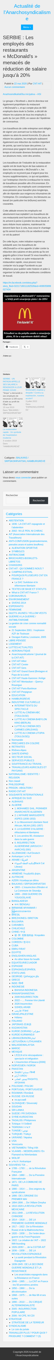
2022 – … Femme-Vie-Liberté (30, 1000)
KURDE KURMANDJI (23, 1034)
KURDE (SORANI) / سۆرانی (26, 1031)
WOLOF (16, 1158)
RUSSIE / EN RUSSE (23, 1096)
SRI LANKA (18, 1110)
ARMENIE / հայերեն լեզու (26, 873)
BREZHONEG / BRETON (25, 918)
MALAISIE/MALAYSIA (23, 1045)
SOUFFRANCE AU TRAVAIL (27, 764)
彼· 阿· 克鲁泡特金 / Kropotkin (30, 935)
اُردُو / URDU (21, 1076)
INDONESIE (18, 986)
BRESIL (16, 914)
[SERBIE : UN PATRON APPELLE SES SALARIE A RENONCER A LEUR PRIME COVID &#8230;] (14, 395)
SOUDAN (17, 1106)
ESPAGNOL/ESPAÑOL (24, 969)
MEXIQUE (17, 1052)
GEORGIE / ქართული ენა (25, 976)
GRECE (16, 980)
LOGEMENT (15, 644)
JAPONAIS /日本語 (21, 1024)
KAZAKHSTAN (19, 1028)
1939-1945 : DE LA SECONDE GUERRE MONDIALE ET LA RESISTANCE (27, 1267)
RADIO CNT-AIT (17, 791)
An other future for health (27, 959)
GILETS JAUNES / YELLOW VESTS (28, 613)
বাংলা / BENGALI (22, 904)
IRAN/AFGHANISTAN (23, 993)
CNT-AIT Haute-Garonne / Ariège (29, 678)
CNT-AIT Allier (19, 661)
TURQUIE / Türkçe (21, 1134)
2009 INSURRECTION (26, 997)
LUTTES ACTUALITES (21, 647)
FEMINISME (15, 609)
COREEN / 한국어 (21, 942)
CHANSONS (15, 565)
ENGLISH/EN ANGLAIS (24, 956)
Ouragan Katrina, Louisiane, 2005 (29, 637)
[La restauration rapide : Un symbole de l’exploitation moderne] (13, 422)
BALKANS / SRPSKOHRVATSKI (29, 884)
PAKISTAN (17, 1069)
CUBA (15, 945)
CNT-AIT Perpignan (22, 692)
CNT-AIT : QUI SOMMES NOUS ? (26, 568)
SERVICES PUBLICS (23, 760)
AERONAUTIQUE (21, 651)
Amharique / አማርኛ (21, 856)
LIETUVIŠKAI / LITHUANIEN (26, 1041)
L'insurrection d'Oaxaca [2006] (30, 1062)
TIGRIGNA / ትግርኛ (21, 1127)
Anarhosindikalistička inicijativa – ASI (22, 94)
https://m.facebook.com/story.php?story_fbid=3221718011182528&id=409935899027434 (27, 286)
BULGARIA (17, 921)
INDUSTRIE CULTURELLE (26, 702)
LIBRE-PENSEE (17, 640)
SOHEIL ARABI (22, 1007)
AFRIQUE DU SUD (22, 798)
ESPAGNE (17, 966)
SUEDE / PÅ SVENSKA (24, 1113)
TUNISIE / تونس (20, 1130)
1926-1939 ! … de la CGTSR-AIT (29, 1247)
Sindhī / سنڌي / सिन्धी (25, 1072)
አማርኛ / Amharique (21, 1161)
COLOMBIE (18, 938)
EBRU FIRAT (18, 949)
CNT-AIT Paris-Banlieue (24, 688)
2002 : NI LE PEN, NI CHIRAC (27, 531)
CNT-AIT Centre (20, 664)
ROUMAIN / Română (22, 1093)
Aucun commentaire (14, 87)
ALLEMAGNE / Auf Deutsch (26, 853)
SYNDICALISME (17, 1326)
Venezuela (17, 1144)
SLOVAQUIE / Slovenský (24, 1103)
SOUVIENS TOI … (18, 1165)
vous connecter (23, 477)
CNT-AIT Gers (19, 668)
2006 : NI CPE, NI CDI (23, 1315)
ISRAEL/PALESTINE (22, 1014)
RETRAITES (18, 747)
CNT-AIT (37, 83)
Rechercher (12, 495)
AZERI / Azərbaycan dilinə (25, 880)
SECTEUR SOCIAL (22, 757)
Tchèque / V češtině (22, 1124)
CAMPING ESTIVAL (22, 572)
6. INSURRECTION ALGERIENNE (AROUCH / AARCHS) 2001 (28, 846)
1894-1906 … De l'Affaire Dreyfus (29, 1202)
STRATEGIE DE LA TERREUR (28, 1322)
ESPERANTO (16, 606)
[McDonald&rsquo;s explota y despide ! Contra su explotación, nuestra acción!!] (36, 383)
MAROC (16, 1048)
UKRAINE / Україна (22, 1137)
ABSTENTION (16, 520)
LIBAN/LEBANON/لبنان (23, 1038)
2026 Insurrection (23, 1004)
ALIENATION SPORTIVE (25, 548)
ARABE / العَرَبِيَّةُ (20, 860)
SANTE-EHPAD (20, 753)
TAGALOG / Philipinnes (24, 1120)
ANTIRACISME (17, 555)
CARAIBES (18, 925)
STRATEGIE (15, 1319)
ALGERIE (17, 805)
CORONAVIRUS (17, 596)
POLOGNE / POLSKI (22, 1086)
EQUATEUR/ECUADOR (24, 962)
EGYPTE (16, 952)
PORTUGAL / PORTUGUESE (27, 1089)
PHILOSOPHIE (16, 784)
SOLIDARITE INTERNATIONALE (26, 795)
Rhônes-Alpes (19, 750)
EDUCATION (18, 695)
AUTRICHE (18, 877)
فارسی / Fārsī (21, 1010)
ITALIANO (17, 1021)
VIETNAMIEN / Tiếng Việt (25, 1148)
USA (14, 1141)
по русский (20, 1100)
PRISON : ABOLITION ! (21, 788)
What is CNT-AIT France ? (25, 592)
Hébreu (18, 1017)
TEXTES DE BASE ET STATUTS (29, 589)
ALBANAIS (17, 801)
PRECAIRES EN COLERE (25, 743)
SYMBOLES (18, 551)
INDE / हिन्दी (17, 983)
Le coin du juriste (20, 1329)
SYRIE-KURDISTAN (22, 1117)
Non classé (14, 781)
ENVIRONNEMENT (19, 599)
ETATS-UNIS (18, 973)
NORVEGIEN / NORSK (24, 1065)
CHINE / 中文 (18, 932)
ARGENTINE (18, 870)
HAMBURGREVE (36, 461)
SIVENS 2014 (19, 603)
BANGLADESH (20, 901)
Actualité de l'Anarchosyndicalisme (27, 12)
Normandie (17, 740)
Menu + (27, 27)
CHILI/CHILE (18, 928)
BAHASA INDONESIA (26, 990)
